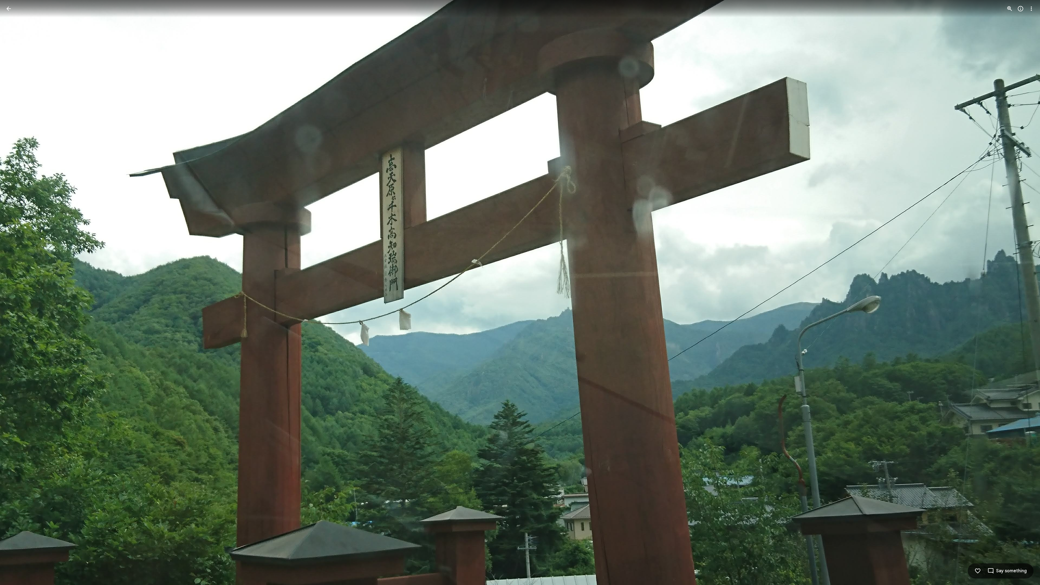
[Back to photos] (8, 8)
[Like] (977, 571)
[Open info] (1020, 8)
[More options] (1031, 8)
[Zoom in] (1009, 8)
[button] (15, 292)
